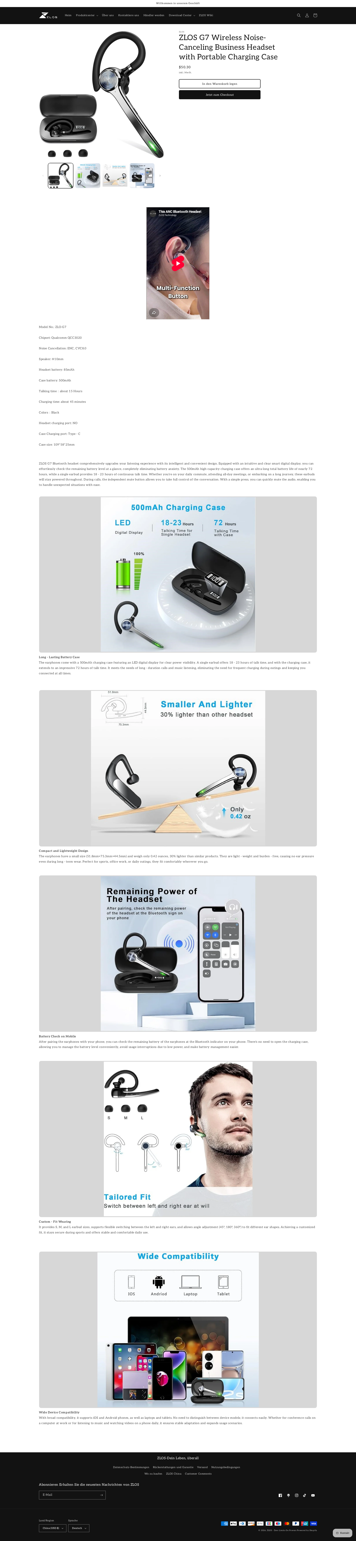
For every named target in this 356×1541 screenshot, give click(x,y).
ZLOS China (174, 1473)
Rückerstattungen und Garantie (173, 1467)
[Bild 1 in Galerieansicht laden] (60, 175)
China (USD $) (51, 1528)
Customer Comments (198, 1473)
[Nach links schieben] (43, 176)
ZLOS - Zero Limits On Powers (281, 1530)
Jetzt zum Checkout (220, 94)
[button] (87, 15)
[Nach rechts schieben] (160, 176)
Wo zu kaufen (153, 1473)
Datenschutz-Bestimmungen (131, 1467)
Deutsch (77, 1528)
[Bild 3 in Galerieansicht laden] (115, 175)
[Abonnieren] (101, 1495)
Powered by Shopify (307, 1530)
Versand (202, 1467)
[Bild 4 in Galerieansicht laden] (142, 175)
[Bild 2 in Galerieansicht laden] (87, 175)
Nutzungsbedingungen (225, 1467)
